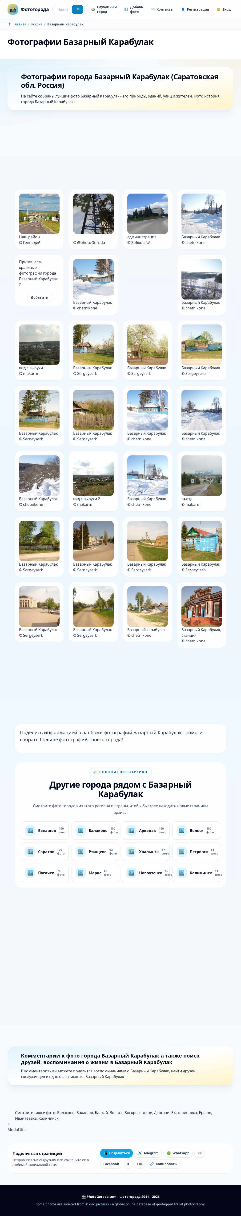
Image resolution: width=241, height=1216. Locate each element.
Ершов (205, 1112)
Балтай (101, 1112)
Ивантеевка (26, 1118)
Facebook (111, 1164)
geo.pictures (99, 1204)
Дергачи (161, 1112)
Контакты (162, 9)
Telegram (148, 1153)
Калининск (48, 1118)
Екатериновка (184, 1112)
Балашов (84, 1112)
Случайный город (104, 9)
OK (139, 1164)
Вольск (116, 1112)
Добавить (39, 297)
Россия (36, 24)
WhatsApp (178, 1153)
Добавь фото (133, 9)
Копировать (163, 1164)
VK (199, 1153)
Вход (224, 9)
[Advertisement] (120, 151)
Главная (19, 24)
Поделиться (116, 1153)
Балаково (66, 1112)
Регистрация (195, 9)
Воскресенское (138, 1112)
